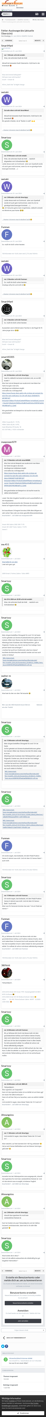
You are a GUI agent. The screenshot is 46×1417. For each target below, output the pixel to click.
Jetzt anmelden (23, 1321)
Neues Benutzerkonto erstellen (23, 1303)
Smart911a (15, 1361)
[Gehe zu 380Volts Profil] (7, 972)
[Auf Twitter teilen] (2, 1346)
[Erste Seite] (2, 40)
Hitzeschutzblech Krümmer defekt (20, 1358)
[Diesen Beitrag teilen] (44, 51)
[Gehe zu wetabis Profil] (7, 99)
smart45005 (7, 356)
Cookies (12, 1401)
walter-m (6, 675)
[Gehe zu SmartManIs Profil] (6, 49)
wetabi (5, 92)
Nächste (37, 40)
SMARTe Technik (27, 36)
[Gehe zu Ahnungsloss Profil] (7, 1122)
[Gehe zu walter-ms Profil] (7, 683)
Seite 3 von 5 (23, 41)
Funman (5, 227)
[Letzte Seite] (43, 40)
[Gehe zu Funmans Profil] (7, 234)
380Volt (5, 965)
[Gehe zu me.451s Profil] (7, 552)
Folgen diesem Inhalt (21, 1330)
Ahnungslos (7, 1114)
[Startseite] (3, 20)
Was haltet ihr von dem (10, 562)
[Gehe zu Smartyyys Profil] (7, 145)
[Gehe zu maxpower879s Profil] (7, 449)
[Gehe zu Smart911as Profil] (6, 1359)
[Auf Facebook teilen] (6, 1346)
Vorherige (8, 40)
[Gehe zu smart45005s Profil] (7, 364)
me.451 (5, 544)
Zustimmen (24, 1413)
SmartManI (7, 45)
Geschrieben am (11, 51)
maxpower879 (9, 441)
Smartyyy (7, 36)
